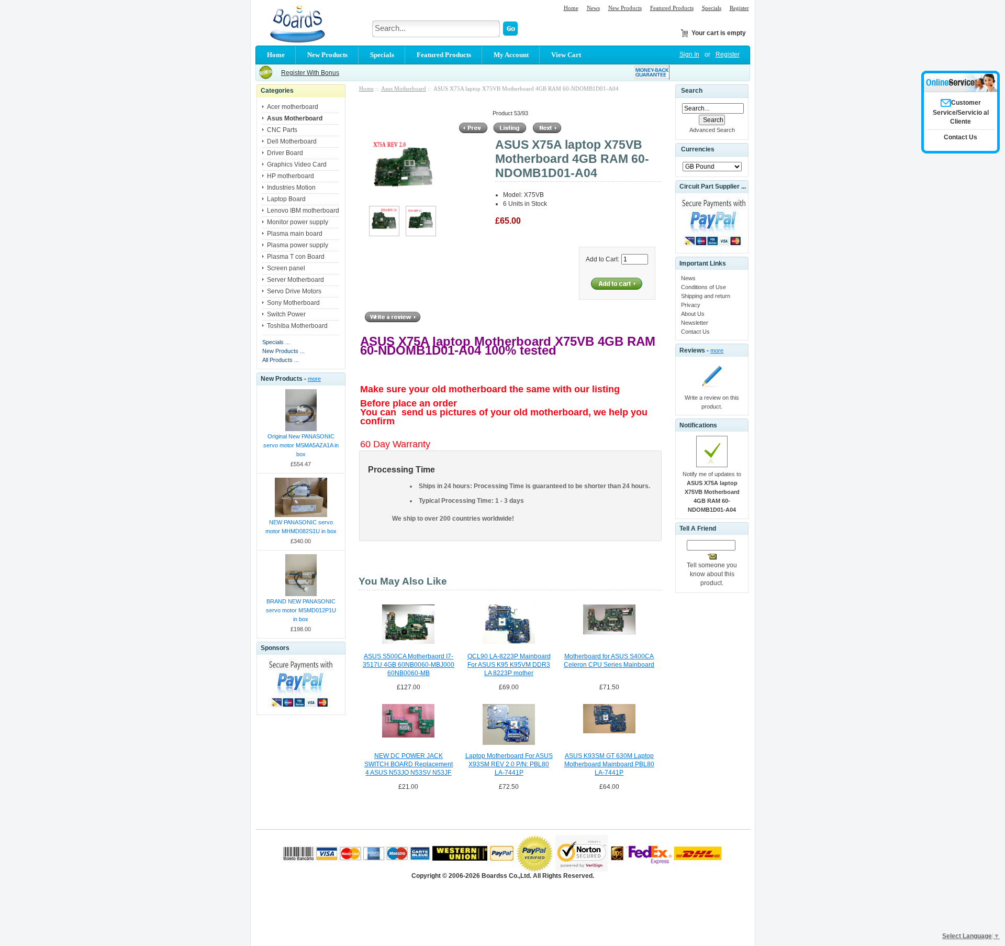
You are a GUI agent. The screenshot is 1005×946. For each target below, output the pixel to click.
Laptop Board (286, 199)
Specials (711, 8)
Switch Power (286, 314)
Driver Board (285, 153)
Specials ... (276, 342)
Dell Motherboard (292, 141)
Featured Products (672, 8)
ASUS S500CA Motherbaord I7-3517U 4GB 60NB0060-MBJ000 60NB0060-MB (408, 664)
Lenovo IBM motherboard (303, 210)
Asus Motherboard (403, 88)
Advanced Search (712, 130)
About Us (693, 314)
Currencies (697, 149)
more (314, 379)
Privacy (690, 305)
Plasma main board (294, 233)
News (593, 8)
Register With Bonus (310, 73)
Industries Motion (291, 187)
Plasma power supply (297, 245)
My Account (511, 55)
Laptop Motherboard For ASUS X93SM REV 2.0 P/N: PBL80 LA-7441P (509, 764)
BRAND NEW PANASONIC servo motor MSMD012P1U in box (301, 610)
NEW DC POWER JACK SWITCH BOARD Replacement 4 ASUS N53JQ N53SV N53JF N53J (408, 765)
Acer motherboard (292, 107)
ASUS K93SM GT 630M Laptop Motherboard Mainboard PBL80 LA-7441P (609, 764)
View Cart (566, 55)
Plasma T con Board (296, 256)
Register (739, 8)
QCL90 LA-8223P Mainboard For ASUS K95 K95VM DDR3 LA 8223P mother (509, 664)
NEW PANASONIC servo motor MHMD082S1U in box (301, 526)
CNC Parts (282, 130)
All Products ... (280, 360)
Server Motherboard (295, 279)
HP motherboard (290, 176)
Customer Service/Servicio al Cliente (961, 112)
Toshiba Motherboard (297, 325)
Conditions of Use (703, 287)
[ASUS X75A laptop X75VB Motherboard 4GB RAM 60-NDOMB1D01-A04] (384, 234)
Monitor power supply (297, 222)
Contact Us (695, 331)
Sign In (689, 54)
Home (571, 8)
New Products (625, 8)
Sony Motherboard (293, 302)
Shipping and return (705, 296)
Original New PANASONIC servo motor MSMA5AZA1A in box (301, 445)
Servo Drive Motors (294, 291)
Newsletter (694, 323)
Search (691, 90)
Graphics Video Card (297, 164)
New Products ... (283, 351)
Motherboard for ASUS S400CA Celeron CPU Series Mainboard (609, 660)
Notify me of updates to (712, 492)
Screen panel (286, 268)
